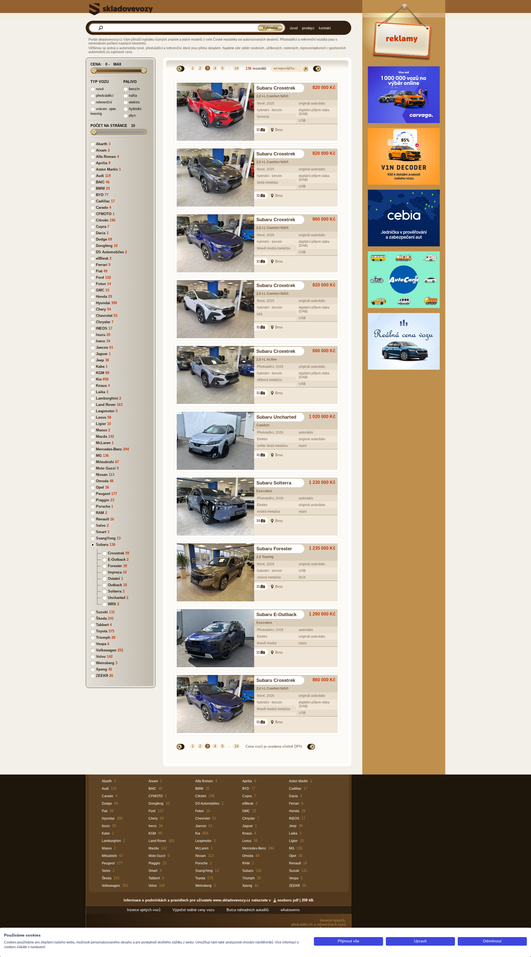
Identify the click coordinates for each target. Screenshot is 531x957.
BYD (99, 195)
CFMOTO (103, 214)
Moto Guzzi (106, 468)
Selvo (101, 525)
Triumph (103, 637)
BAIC (100, 182)
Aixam (101, 150)
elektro (134, 102)
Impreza (115, 572)
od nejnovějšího (284, 68)
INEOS (101, 328)
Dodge (101, 239)
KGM (100, 373)
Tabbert (102, 625)
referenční (103, 102)
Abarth (101, 144)
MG (99, 455)
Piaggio (102, 500)
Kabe (100, 366)
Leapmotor (105, 411)
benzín (134, 89)
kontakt (325, 28)
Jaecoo (102, 347)
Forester (115, 566)
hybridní (135, 109)
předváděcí (104, 95)
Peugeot (103, 494)
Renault (102, 519)
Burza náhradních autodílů (248, 910)
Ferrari (101, 265)
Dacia (100, 233)
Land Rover (106, 405)
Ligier (101, 424)
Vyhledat (270, 28)
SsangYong (106, 538)
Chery (101, 309)
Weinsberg (105, 663)
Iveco (100, 341)
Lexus (101, 417)
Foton (101, 284)
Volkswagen (106, 650)
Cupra (101, 227)
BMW (100, 188)
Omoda (102, 481)
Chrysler (103, 322)
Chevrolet (104, 316)
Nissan (102, 475)
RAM (100, 513)
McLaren (103, 443)
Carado (102, 207)
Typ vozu (99, 82)
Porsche (103, 506)
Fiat (99, 271)
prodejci (308, 28)
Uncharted (116, 598)
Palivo (130, 82)
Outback (115, 585)
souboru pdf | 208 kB (295, 900)
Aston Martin (107, 169)
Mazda (101, 436)
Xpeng (101, 669)
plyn (132, 115)
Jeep (100, 360)
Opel (100, 487)
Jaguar (102, 354)
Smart (101, 532)
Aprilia (101, 163)
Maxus (101, 430)
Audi (100, 176)
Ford (100, 277)
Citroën (102, 220)
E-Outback (117, 559)
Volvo (101, 656)
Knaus (101, 386)
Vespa (101, 644)
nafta (132, 95)
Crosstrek (116, 553)
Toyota (101, 631)
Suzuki (102, 612)
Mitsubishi (105, 462)
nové (99, 89)
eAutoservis (290, 910)
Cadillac (103, 201)
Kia (98, 379)
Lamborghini (107, 398)
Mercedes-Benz (109, 449)
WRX (112, 604)
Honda (101, 296)
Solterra (114, 591)
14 (236, 68)
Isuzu (100, 335)
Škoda (101, 618)
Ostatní (114, 579)
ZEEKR (102, 676)
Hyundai (103, 303)
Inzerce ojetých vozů (143, 910)
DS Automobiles (110, 252)
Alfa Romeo (106, 157)
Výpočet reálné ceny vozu (193, 910)
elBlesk (102, 258)
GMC (100, 290)
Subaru (102, 545)
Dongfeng (104, 246)
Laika (100, 392)
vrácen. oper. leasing (103, 111)
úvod (294, 28)
